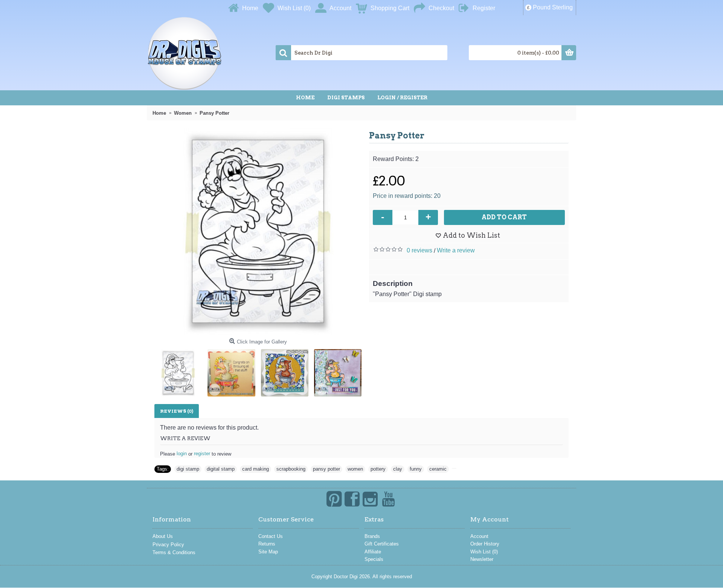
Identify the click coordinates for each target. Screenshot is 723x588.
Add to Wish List (471, 235)
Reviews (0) (176, 411)
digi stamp (188, 469)
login (182, 453)
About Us (163, 536)
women (355, 469)
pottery (378, 469)
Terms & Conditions (174, 552)
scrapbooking (290, 469)
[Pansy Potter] (258, 231)
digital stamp (221, 469)
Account (479, 536)
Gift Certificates (382, 544)
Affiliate (373, 552)
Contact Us (270, 536)
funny (416, 469)
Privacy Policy (168, 544)
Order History (484, 544)
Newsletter (481, 559)
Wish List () (484, 552)
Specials (374, 559)
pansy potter (326, 469)
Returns (266, 544)
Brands (372, 536)
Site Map (268, 552)
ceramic (438, 469)
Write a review (456, 250)
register (202, 453)
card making (255, 469)
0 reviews (419, 250)
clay (397, 469)
